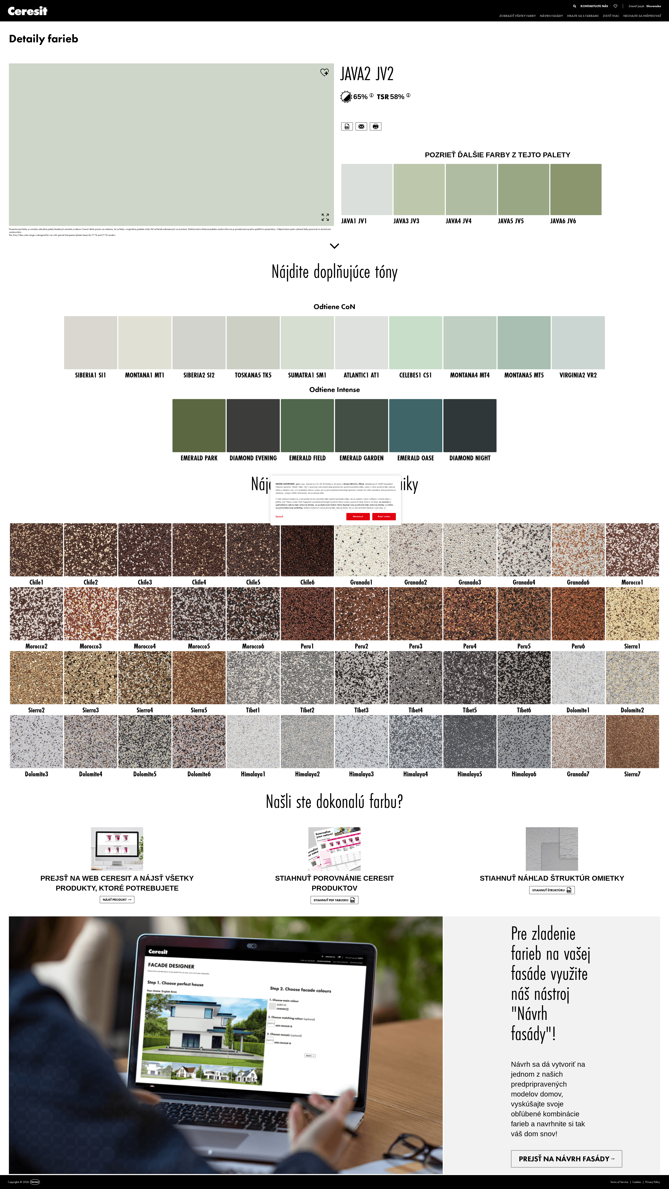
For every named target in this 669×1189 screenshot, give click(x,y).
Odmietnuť (358, 516)
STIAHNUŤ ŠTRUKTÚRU (548, 890)
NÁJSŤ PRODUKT (114, 900)
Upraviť (279, 516)
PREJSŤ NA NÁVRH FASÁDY (564, 1159)
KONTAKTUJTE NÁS (594, 6)
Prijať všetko (384, 516)
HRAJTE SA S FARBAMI (583, 16)
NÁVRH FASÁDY (551, 16)
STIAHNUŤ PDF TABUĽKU (331, 900)
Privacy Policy (652, 1182)
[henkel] (35, 1182)
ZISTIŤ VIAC (611, 16)
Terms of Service (619, 1182)
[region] (335, 500)
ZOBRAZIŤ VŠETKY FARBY (517, 16)
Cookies (636, 1182)
